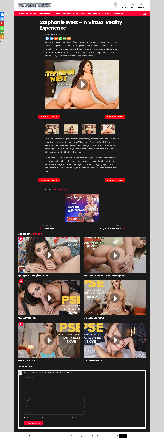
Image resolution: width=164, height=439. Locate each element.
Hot (133, 7)
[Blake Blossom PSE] (115, 297)
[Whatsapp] (60, 38)
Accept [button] (123, 436)
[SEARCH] (144, 13)
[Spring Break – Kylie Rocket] (49, 255)
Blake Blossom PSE (94, 318)
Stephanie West (61, 189)
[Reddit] (56, 38)
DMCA (83, 13)
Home (21, 13)
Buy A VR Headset (46, 13)
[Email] (65, 38)
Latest (116, 7)
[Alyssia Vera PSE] (49, 297)
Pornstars (31, 13)
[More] (69, 38)
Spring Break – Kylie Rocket (33, 275)
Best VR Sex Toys (63, 13)
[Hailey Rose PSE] (49, 340)
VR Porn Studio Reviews (112, 13)
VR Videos (36, 234)
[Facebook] (47, 38)
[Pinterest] (2, 23)
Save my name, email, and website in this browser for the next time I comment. (55, 418)
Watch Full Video (49, 117)
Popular (125, 7)
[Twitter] (52, 38)
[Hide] (1, 41)
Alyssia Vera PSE (27, 318)
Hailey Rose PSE (26, 360)
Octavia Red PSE (93, 360)
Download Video (115, 117)
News (75, 13)
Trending (141, 7)
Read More (131, 436)
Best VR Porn (94, 13)
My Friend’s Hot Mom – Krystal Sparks (104, 275)
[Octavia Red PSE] (115, 340)
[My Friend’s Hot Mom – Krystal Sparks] (115, 255)
